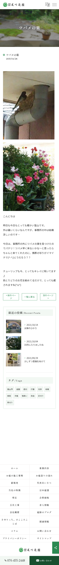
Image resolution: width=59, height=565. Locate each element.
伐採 (40, 389)
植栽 (9, 396)
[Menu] (54, 4)
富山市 (10, 389)
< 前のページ (11, 297)
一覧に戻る (29, 296)
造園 (18, 389)
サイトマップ (44, 538)
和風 (47, 389)
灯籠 (32, 389)
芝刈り (41, 396)
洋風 (16, 396)
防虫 (32, 396)
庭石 (25, 389)
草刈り (10, 402)
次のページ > (48, 297)
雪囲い (24, 396)
